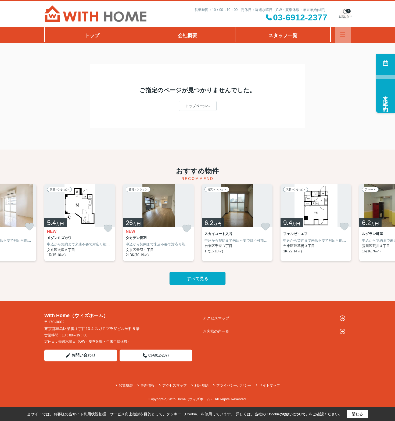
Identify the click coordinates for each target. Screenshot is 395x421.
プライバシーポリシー (233, 385)
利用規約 (202, 385)
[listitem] (79, 222)
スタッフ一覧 (282, 35)
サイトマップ (269, 385)
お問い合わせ (83, 355)
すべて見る (197, 278)
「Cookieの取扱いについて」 (287, 414)
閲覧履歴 (126, 385)
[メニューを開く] (342, 35)
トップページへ (197, 106)
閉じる (357, 414)
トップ (92, 35)
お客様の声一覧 (216, 331)
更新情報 (148, 385)
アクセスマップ (216, 318)
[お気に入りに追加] (29, 227)
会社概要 (187, 35)
